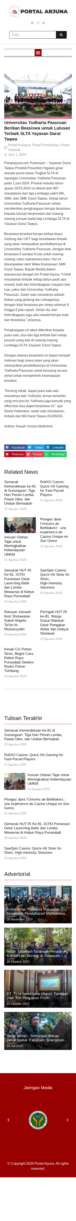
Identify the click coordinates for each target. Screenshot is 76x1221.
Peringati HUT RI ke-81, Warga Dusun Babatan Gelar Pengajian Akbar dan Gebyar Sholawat (54, 622)
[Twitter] (43, 23)
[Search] (61, 34)
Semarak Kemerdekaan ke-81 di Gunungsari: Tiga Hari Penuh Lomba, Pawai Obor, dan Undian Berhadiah (20, 492)
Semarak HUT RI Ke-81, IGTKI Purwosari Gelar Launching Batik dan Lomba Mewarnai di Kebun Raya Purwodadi (19, 583)
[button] (38, 52)
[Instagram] (38, 23)
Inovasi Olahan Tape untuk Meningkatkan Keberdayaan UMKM (16, 545)
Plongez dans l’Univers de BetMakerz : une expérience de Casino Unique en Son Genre (54, 530)
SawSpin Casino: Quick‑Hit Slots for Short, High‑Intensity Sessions (32, 850)
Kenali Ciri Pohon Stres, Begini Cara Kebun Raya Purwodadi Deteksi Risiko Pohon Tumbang (19, 660)
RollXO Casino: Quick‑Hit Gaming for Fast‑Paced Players (54, 488)
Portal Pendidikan (45, 145)
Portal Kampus (19, 145)
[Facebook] (32, 23)
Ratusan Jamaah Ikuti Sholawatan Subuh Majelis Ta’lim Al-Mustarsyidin (17, 620)
